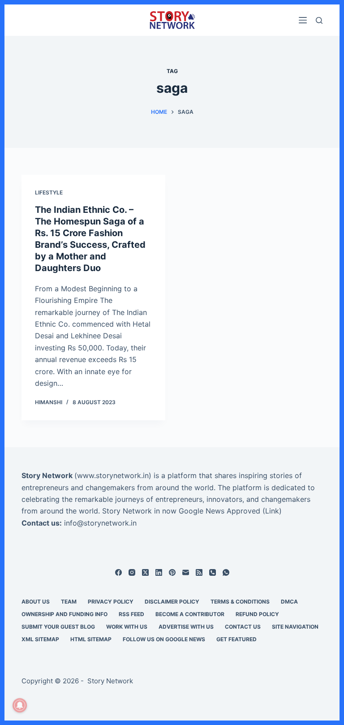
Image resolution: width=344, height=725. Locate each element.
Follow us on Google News (164, 639)
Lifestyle (49, 192)
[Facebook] (118, 572)
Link (272, 510)
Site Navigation (295, 626)
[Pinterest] (172, 572)
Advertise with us (186, 626)
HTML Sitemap (91, 639)
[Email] (185, 572)
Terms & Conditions (240, 601)
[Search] (319, 20)
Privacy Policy (110, 601)
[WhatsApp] (226, 572)
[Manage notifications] (20, 705)
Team (69, 601)
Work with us (126, 626)
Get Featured (236, 639)
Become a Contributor (189, 614)
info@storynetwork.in (100, 522)
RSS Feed (131, 614)
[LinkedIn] (158, 572)
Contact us (243, 626)
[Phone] (212, 572)
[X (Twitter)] (145, 572)
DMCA (289, 601)
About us (36, 601)
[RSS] (199, 572)
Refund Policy (257, 614)
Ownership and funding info (65, 614)
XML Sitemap (40, 639)
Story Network (47, 475)
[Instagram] (132, 572)
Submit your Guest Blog (58, 626)
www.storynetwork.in (113, 475)
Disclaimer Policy (172, 601)
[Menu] (303, 20)
